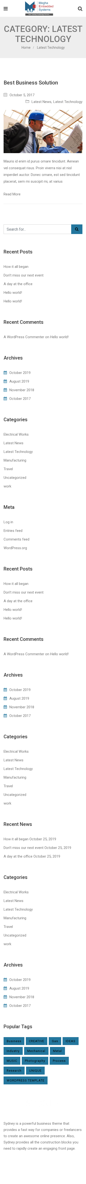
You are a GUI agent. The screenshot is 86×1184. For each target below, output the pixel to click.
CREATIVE (36, 1041)
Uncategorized (15, 477)
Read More (12, 194)
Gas (55, 1041)
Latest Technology (67, 102)
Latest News (41, 102)
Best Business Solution (31, 83)
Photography (35, 1061)
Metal (57, 1051)
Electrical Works (16, 434)
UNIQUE (35, 1070)
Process (59, 1061)
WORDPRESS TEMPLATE (25, 1080)
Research (14, 1070)
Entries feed (13, 531)
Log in (8, 522)
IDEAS (70, 1041)
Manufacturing (15, 460)
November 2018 (21, 390)
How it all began (16, 266)
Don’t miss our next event (23, 275)
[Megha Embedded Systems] (39, 9)
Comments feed (16, 539)
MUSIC (12, 1061)
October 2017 (20, 399)
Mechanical (36, 1051)
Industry (13, 1051)
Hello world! (13, 292)
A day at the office (18, 284)
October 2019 (20, 373)
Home (26, 47)
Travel (8, 469)
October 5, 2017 (22, 95)
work (7, 486)
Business (14, 1041)
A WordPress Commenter (24, 337)
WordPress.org (15, 548)
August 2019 (19, 381)
